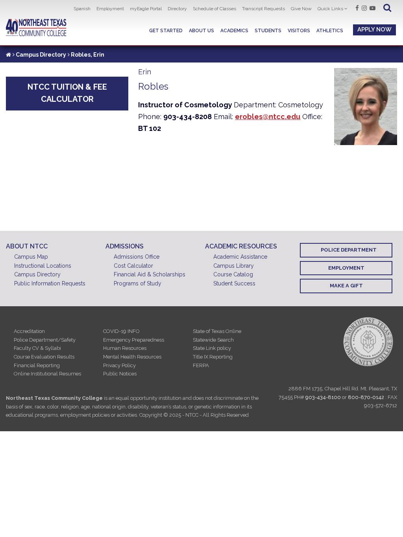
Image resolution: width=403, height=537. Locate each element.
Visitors (299, 30)
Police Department (349, 250)
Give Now (301, 8)
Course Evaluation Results (44, 357)
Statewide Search (213, 340)
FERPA (201, 365)
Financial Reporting (37, 365)
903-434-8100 (323, 397)
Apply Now (374, 29)
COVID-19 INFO (121, 331)
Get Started (166, 30)
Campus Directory (41, 54)
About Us (201, 30)
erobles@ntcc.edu (267, 116)
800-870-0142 (366, 397)
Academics (234, 30)
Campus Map (31, 257)
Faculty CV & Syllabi (37, 348)
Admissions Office (136, 257)
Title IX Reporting (213, 357)
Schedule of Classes (214, 8)
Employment (110, 8)
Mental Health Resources (132, 357)
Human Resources (124, 348)
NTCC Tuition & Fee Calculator (67, 93)
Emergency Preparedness (133, 340)
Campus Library (233, 266)
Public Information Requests (49, 283)
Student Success (234, 283)
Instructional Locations (42, 266)
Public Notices (120, 374)
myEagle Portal (146, 8)
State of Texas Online (217, 331)
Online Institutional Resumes (47, 374)
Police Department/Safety (45, 340)
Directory (177, 8)
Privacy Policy (119, 365)
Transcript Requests (263, 8)
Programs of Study (137, 283)
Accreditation (29, 331)
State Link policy (212, 348)
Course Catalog (233, 274)
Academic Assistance (240, 257)
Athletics (329, 30)
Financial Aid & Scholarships (149, 274)
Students (268, 30)
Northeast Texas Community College (36, 28)
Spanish (82, 8)
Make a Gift (346, 286)
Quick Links (330, 8)
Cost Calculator (133, 266)
